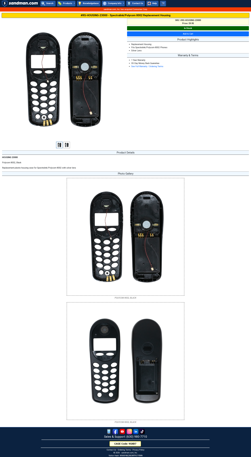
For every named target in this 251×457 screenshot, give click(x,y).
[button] (66, 3)
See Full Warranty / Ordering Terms (147, 66)
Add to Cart (188, 34)
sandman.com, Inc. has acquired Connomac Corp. (126, 9)
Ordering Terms (124, 450)
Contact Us (111, 450)
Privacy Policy (138, 450)
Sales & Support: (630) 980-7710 (125, 436)
